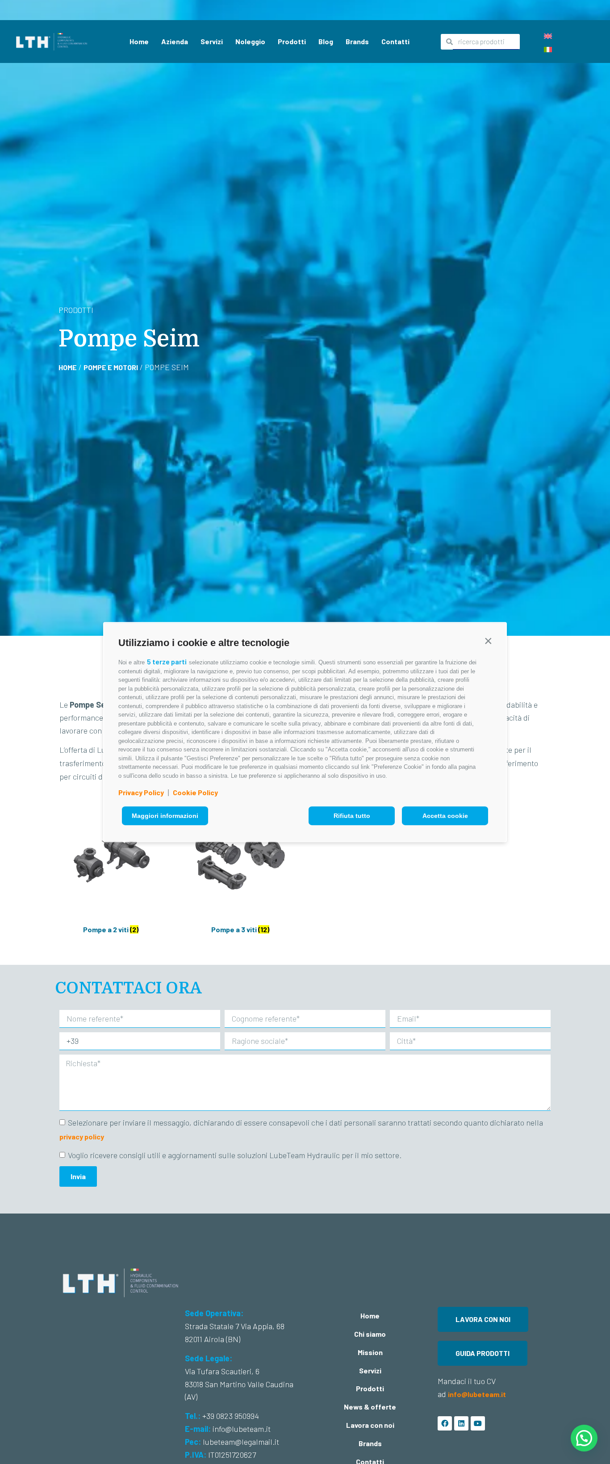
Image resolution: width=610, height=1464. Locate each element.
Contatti (395, 41)
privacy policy (81, 1136)
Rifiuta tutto (352, 815)
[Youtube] (478, 1423)
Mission (370, 1352)
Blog (325, 41)
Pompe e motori (111, 367)
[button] (488, 640)
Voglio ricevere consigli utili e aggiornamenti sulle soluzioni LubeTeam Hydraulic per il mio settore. (234, 1155)
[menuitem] (547, 35)
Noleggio (250, 41)
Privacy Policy (141, 792)
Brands (357, 41)
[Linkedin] (461, 1423)
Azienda (174, 41)
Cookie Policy (195, 792)
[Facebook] (445, 1423)
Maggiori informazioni (165, 815)
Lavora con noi (370, 1425)
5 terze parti (167, 661)
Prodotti (292, 41)
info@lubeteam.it (477, 1394)
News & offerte (370, 1406)
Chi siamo (370, 1334)
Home (139, 41)
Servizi (212, 41)
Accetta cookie (445, 815)
